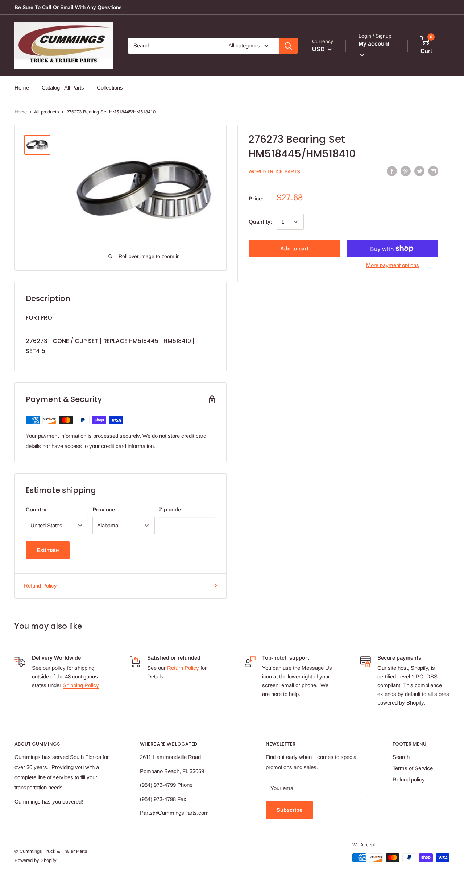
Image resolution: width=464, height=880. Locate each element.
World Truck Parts (274, 171)
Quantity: (260, 222)
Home (20, 112)
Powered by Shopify (35, 860)
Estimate (48, 550)
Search (401, 757)
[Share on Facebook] (392, 171)
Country (36, 509)
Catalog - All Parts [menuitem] (63, 87)
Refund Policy (40, 585)
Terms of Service (413, 768)
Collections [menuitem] (110, 87)
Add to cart (294, 248)
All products (46, 112)
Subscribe (289, 810)
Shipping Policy (81, 685)
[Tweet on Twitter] (419, 171)
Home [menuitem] (21, 87)
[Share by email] (433, 171)
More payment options (392, 265)
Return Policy (183, 668)
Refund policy (409, 779)
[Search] (288, 46)
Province (103, 509)
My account (374, 44)
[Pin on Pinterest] (406, 171)
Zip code (170, 509)
